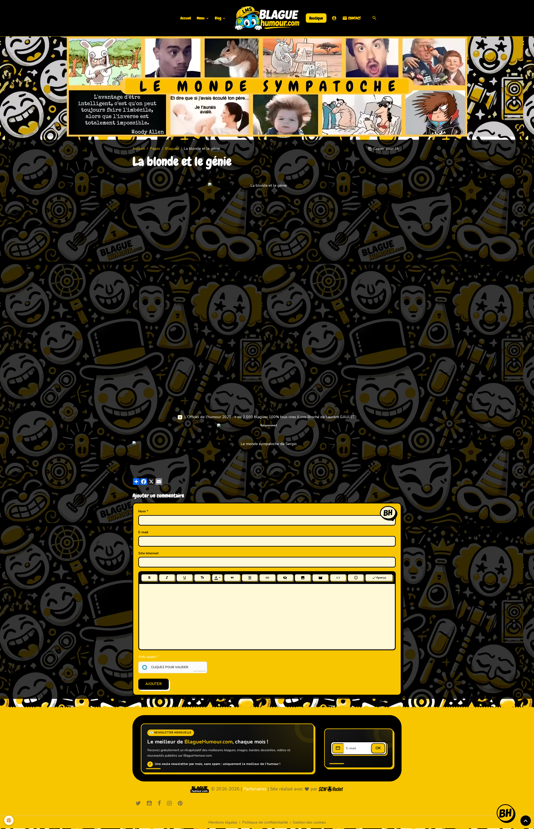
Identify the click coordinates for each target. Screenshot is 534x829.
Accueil (185, 18)
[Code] (338, 577)
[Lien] (267, 577)
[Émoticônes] (356, 577)
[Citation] (232, 577)
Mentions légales (222, 822)
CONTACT (354, 18)
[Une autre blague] (267, 431)
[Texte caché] (285, 577)
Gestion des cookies (309, 822)
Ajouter (153, 684)
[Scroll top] (525, 820)
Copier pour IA (386, 148)
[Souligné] (184, 577)
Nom (142, 511)
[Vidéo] (320, 577)
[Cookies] (9, 820)
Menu (201, 18)
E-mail (143, 532)
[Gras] (149, 577)
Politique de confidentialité (265, 822)
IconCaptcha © (199, 671)
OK (378, 748)
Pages (155, 148)
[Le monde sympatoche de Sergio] (199, 789)
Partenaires (254, 789)
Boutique (316, 18)
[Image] (303, 577)
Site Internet (148, 553)
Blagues (172, 148)
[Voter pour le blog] (267, 444)
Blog (218, 18)
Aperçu (381, 578)
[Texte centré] (250, 577)
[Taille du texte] (202, 577)
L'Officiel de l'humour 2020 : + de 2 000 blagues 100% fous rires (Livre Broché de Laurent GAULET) (270, 416)
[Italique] (167, 577)
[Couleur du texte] (217, 577)
